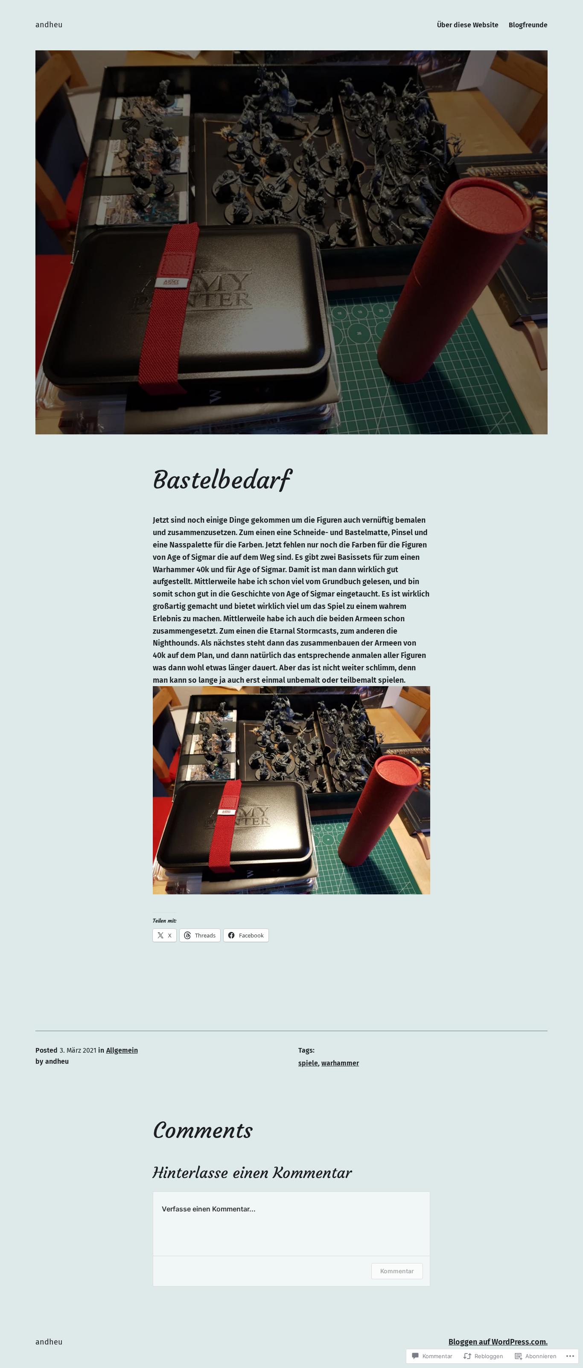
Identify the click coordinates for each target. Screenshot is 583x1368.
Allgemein (122, 1050)
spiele (308, 1063)
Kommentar (397, 1271)
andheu (48, 24)
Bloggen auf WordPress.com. (498, 1342)
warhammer (340, 1063)
